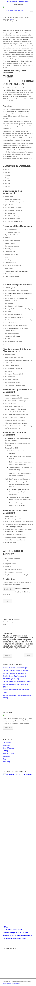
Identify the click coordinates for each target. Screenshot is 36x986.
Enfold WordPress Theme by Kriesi (11, 983)
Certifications (7, 742)
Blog (4, 759)
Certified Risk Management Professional (17, 17)
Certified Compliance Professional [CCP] (16, 668)
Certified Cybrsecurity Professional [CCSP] (17, 670)
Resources (6, 745)
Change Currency (8, 622)
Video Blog (6, 761)
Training (5, 751)
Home (11, 19)
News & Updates (8, 748)
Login (7, 601)
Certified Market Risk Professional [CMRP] (17, 681)
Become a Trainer (23, 1)
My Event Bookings (12, 1)
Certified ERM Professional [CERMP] (15, 673)
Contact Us (6, 756)
